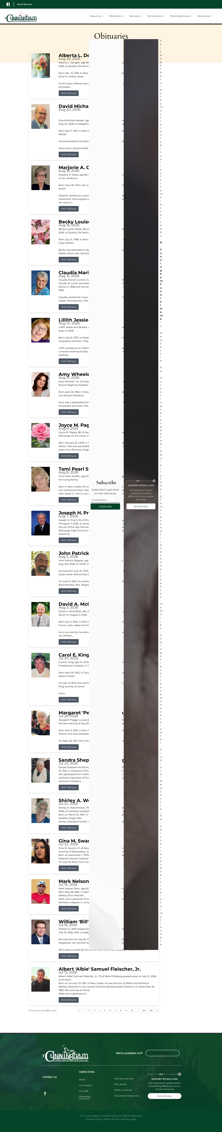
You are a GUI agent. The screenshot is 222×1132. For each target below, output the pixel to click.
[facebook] (45, 1094)
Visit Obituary (69, 93)
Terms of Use (111, 1119)
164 (144, 1010)
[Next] (157, 1010)
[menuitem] (96, 16)
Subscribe (105, 506)
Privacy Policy (94, 1119)
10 (132, 1010)
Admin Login (128, 1119)
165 (151, 1010)
